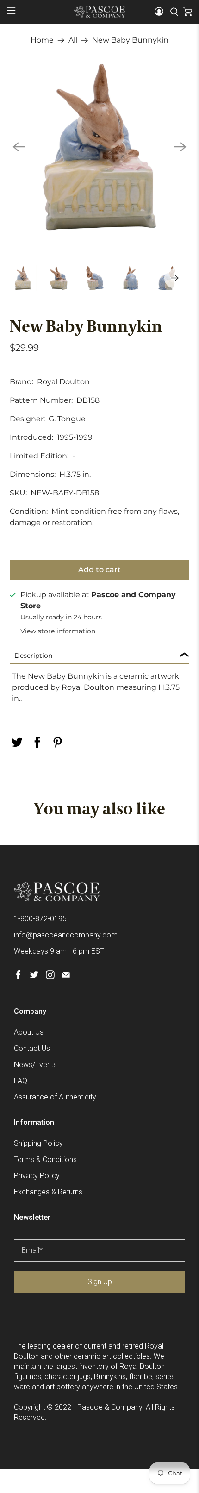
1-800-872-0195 (40, 918)
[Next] (180, 147)
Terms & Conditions (45, 1159)
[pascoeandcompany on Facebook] (18, 976)
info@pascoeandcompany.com (66, 935)
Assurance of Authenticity (55, 1097)
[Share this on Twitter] (17, 742)
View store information (57, 631)
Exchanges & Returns (48, 1191)
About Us (29, 1032)
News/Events (35, 1064)
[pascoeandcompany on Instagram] (50, 976)
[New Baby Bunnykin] (100, 147)
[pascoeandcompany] (99, 11)
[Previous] (19, 147)
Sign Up (99, 1281)
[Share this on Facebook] (37, 742)
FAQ (20, 1080)
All (72, 40)
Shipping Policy (38, 1143)
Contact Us (32, 1048)
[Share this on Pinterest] (57, 742)
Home (42, 40)
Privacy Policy (37, 1175)
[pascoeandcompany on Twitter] (34, 976)
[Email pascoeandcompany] (66, 976)
